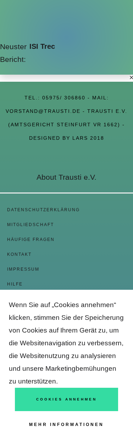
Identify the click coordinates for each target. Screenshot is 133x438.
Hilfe (15, 284)
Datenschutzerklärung (43, 209)
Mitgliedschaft (30, 224)
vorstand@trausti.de (43, 111)
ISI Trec (42, 46)
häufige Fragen (31, 239)
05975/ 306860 (63, 97)
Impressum (23, 269)
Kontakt (19, 254)
